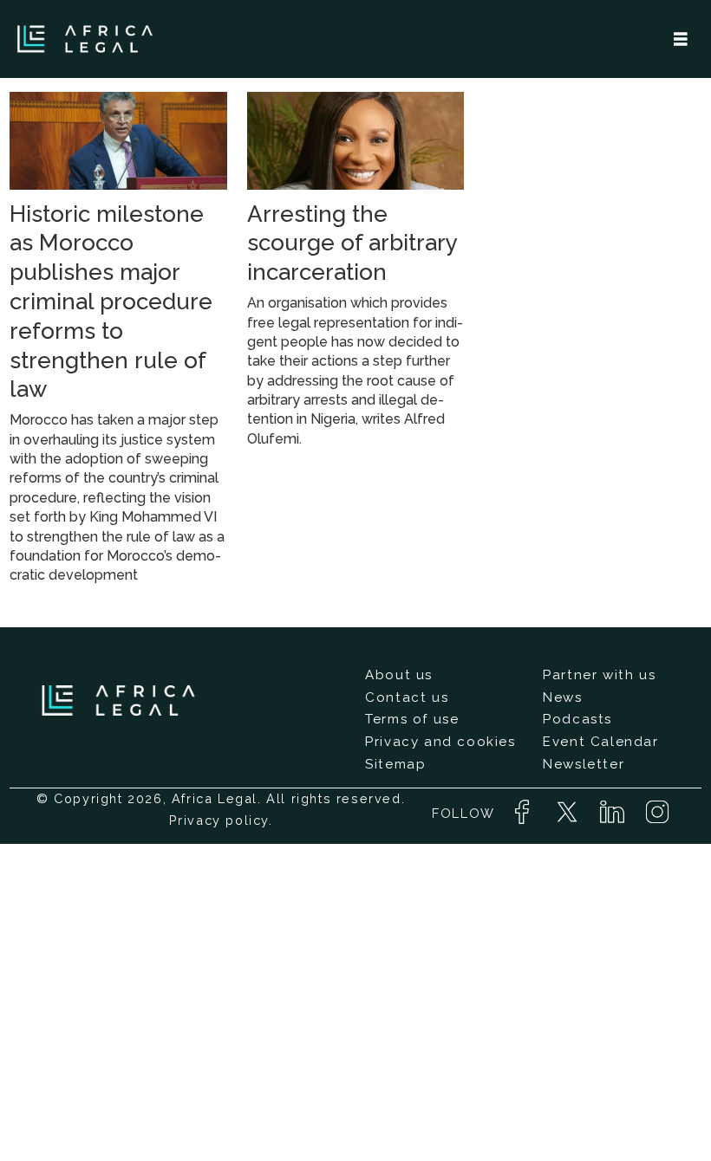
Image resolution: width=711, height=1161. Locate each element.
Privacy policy (219, 820)
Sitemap (395, 764)
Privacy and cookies (440, 741)
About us (399, 675)
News (562, 697)
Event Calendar (600, 741)
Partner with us (599, 675)
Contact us (406, 697)
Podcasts (577, 719)
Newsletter (583, 764)
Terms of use (412, 719)
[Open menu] (681, 39)
